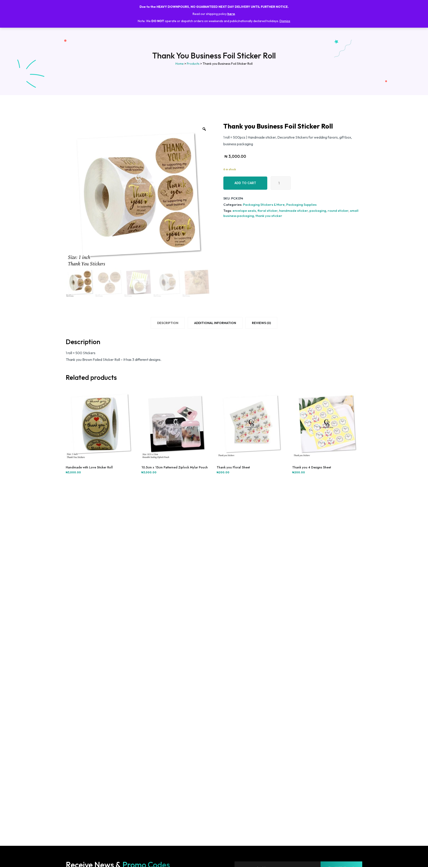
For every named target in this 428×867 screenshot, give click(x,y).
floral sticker (267, 210)
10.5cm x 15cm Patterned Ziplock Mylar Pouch (174, 467)
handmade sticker (293, 210)
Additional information (215, 323)
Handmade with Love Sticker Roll (89, 467)
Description (167, 323)
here (231, 14)
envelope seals (244, 210)
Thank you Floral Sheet (233, 467)
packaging (317, 210)
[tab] (168, 324)
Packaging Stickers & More (264, 204)
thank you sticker (268, 216)
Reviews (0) (261, 323)
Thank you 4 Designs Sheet (311, 467)
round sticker (338, 210)
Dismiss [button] (285, 21)
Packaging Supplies (301, 204)
